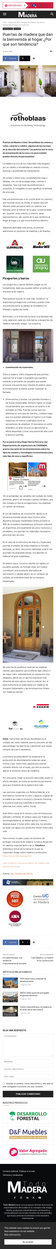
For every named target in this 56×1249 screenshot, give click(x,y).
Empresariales (14, 22)
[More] (34, 58)
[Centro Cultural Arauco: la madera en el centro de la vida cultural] (10, 1011)
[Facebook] (15, 1198)
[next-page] (8, 1021)
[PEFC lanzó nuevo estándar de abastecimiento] (10, 982)
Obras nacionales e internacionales (10, 1014)
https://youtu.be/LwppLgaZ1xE (17, 856)
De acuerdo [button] (28, 1242)
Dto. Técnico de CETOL (21, 873)
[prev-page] (4, 1021)
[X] (33, 1198)
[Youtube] (40, 1198)
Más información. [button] (12, 1234)
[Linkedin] (27, 1198)
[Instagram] (21, 1198)
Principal (17, 29)
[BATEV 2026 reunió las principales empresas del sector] (10, 997)
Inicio (5, 22)
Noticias (6, 987)
